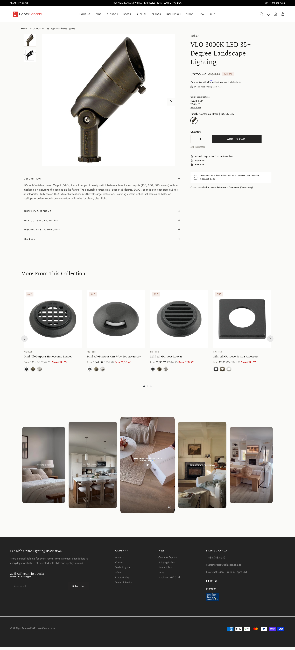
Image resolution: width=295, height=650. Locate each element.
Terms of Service (123, 582)
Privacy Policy (122, 577)
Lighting (85, 14)
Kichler (194, 36)
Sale (212, 14)
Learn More (217, 86)
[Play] (147, 465)
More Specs (196, 107)
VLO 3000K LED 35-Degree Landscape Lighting (52, 28)
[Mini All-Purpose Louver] (179, 319)
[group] (52, 331)
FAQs (161, 572)
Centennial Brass (33, 369)
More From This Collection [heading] (53, 274)
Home (24, 28)
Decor (127, 14)
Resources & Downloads (42, 229)
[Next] (270, 338)
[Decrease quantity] (194, 139)
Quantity (196, 132)
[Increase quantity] (207, 139)
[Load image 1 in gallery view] (108, 100)
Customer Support (167, 557)
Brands (156, 14)
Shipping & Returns (37, 211)
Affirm (118, 572)
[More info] (234, 156)
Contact (119, 562)
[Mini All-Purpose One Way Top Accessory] (116, 319)
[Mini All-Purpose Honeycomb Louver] (53, 319)
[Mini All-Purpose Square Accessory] (242, 319)
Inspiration (173, 14)
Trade (189, 14)
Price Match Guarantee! (228, 187)
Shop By (141, 14)
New (201, 14)
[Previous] (24, 338)
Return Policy (165, 567)
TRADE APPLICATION (19, 3)
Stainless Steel (39, 369)
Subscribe (78, 586)
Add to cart (237, 139)
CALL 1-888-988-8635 (275, 3)
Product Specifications (41, 220)
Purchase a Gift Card (169, 577)
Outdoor (112, 14)
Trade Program (122, 567)
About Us (119, 557)
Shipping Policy (166, 562)
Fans (99, 14)
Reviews (29, 238)
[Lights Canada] (27, 14)
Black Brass (26, 369)
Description (32, 178)
